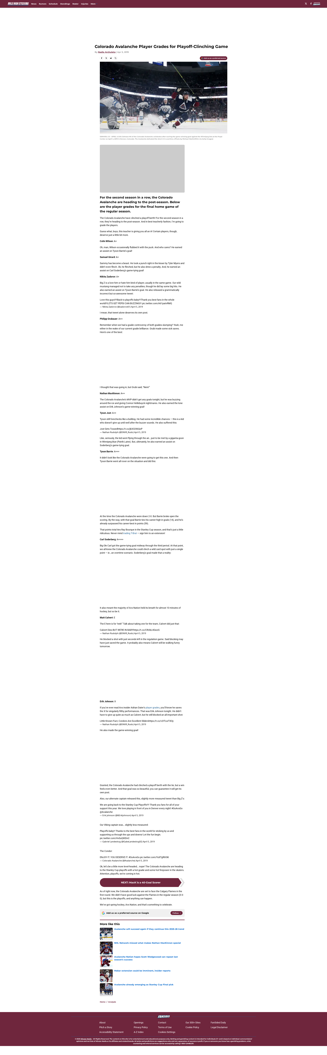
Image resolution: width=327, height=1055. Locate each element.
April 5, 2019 (137, 306)
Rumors (42, 4)
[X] (306, 4)
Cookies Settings (166, 1032)
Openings (138, 1022)
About (102, 1022)
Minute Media (86, 1039)
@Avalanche (106, 812)
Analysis (112, 1002)
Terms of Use (165, 1027)
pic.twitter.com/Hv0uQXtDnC (115, 838)
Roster (75, 4)
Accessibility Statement (111, 1032)
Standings (65, 4)
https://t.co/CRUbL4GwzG (146, 630)
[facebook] (311, 4)
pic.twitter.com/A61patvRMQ (157, 303)
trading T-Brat (130, 533)
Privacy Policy (141, 1027)
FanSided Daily (218, 1022)
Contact (162, 1022)
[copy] (115, 58)
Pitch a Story (105, 1027)
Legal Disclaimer (219, 1027)
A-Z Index (139, 1032)
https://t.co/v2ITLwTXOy (161, 721)
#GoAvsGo (177, 808)
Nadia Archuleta (107, 52)
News (33, 4)
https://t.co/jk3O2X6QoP (130, 428)
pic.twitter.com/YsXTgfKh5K (154, 857)
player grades (153, 707)
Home (102, 1002)
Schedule (53, 4)
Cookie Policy (192, 1027)
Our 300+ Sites (193, 1022)
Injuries (84, 4)
